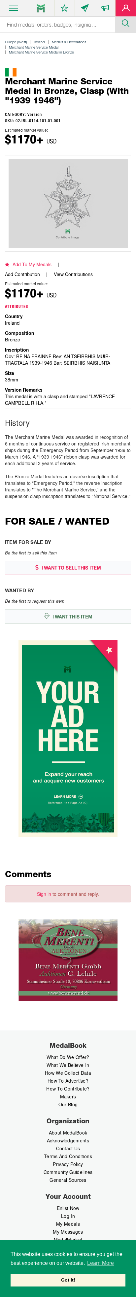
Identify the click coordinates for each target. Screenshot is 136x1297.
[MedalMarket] (105, 9)
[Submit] (125, 22)
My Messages (68, 1231)
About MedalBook (68, 1132)
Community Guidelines (68, 1172)
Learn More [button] (100, 1263)
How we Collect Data (68, 1073)
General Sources (68, 1180)
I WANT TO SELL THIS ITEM (70, 568)
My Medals (68, 1224)
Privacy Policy (68, 1164)
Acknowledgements (68, 1140)
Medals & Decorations (69, 42)
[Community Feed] (85, 9)
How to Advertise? (68, 1080)
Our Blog (68, 1104)
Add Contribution (22, 274)
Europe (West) (16, 42)
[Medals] (41, 8)
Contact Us (68, 1148)
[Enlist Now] (126, 9)
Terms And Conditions (68, 1156)
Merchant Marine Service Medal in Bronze (41, 52)
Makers (68, 1096)
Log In (68, 1216)
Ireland (39, 42)
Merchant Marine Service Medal (33, 47)
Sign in (44, 894)
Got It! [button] (68, 1280)
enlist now (68, 1208)
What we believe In (68, 1065)
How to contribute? (67, 1088)
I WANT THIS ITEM (71, 617)
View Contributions (73, 274)
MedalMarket (68, 1239)
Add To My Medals (32, 264)
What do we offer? (68, 1057)
